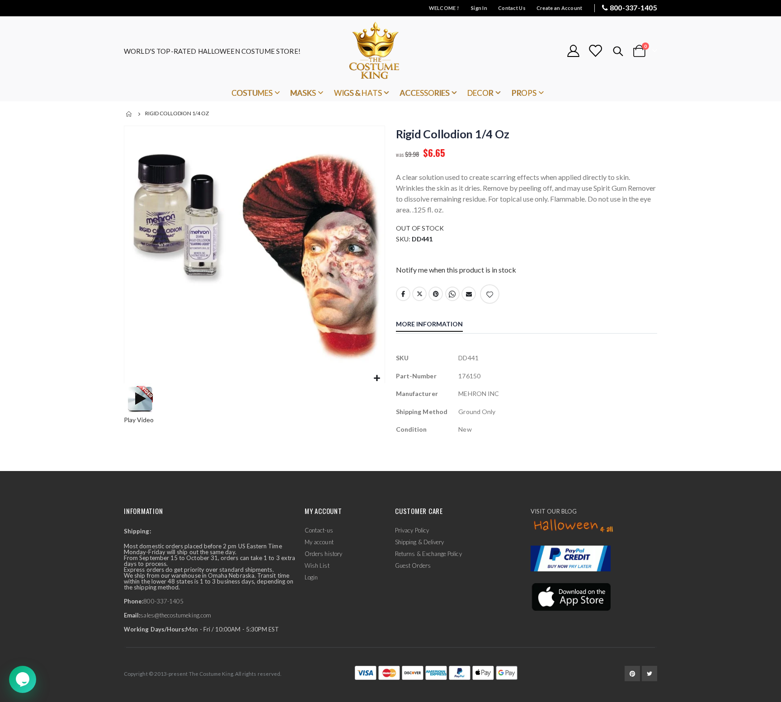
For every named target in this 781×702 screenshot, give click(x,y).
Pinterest (435, 294)
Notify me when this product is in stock (456, 269)
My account (319, 542)
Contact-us (319, 530)
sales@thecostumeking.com (175, 615)
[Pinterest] (632, 673)
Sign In (479, 8)
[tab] (436, 325)
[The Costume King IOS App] (571, 596)
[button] (377, 378)
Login (311, 577)
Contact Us (512, 8)
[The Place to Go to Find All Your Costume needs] (390, 50)
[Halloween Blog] (574, 526)
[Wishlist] (595, 51)
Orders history (323, 553)
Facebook (403, 294)
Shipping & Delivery (419, 542)
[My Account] (573, 51)
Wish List (317, 565)
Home (129, 114)
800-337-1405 (633, 7)
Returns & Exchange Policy (428, 553)
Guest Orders (413, 565)
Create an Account (559, 8)
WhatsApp (452, 294)
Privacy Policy (412, 530)
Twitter (419, 294)
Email (468, 294)
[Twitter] (649, 673)
